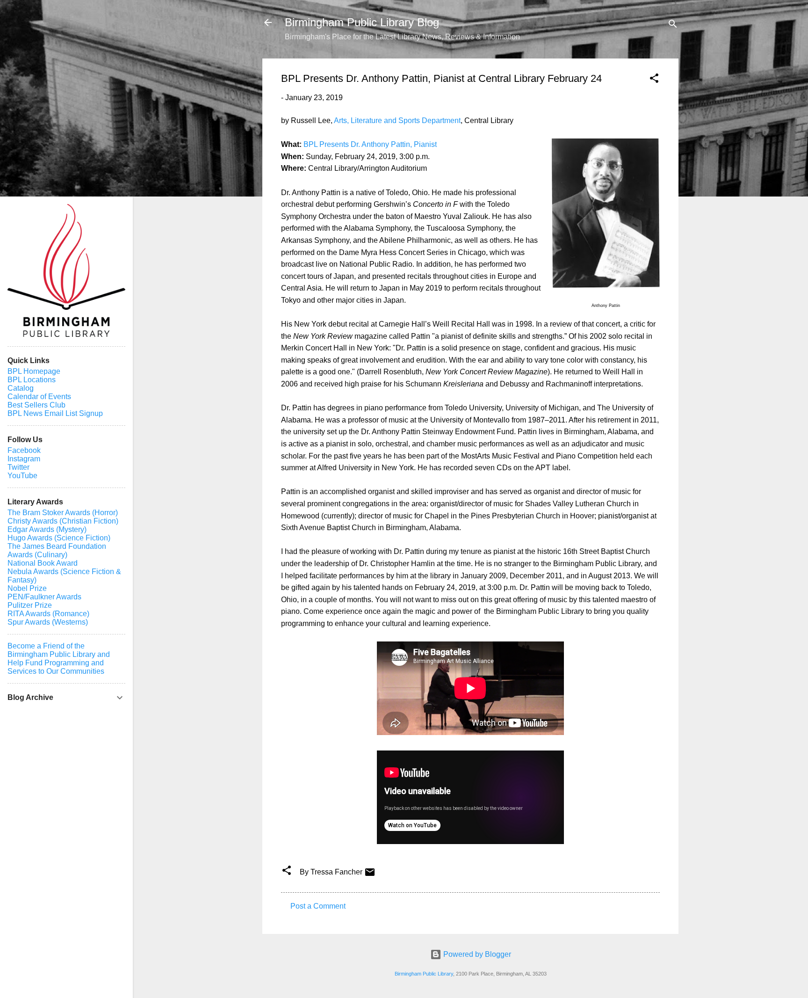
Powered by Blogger (476, 954)
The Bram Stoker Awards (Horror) (62, 513)
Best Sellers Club (36, 405)
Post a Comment (318, 906)
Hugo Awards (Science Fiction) (58, 538)
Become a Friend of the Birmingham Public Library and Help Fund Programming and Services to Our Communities (58, 658)
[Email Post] (369, 875)
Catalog (20, 388)
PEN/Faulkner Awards (44, 597)
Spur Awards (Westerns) (47, 622)
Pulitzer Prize (29, 605)
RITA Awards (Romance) (48, 614)
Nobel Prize (27, 588)
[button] (654, 80)
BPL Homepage (33, 371)
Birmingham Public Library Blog (362, 22)
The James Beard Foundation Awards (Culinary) (56, 550)
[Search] (672, 25)
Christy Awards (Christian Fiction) (62, 521)
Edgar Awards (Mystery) (47, 529)
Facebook (24, 450)
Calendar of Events (39, 397)
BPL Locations (31, 380)
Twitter (18, 467)
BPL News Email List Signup (55, 413)
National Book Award (42, 563)
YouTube (22, 476)
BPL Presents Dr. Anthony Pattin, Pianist (370, 144)
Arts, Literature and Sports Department (397, 120)
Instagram (23, 459)
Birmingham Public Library (424, 973)
